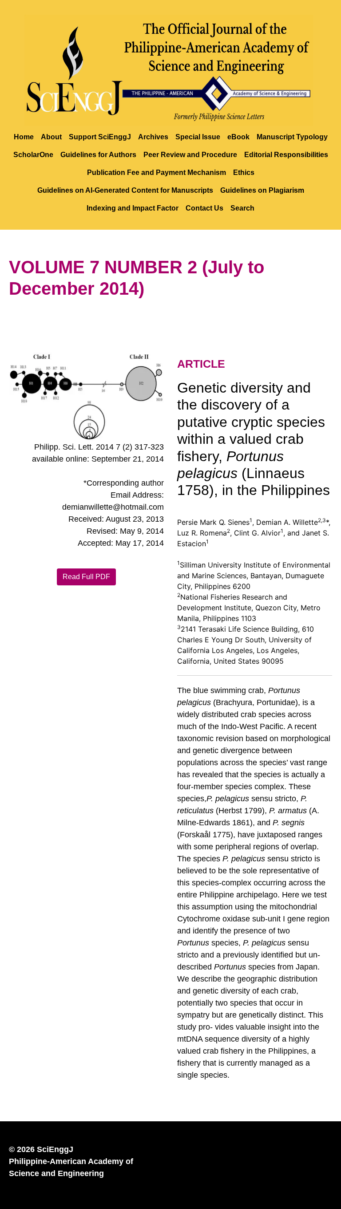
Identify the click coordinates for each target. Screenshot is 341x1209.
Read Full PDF (86, 576)
